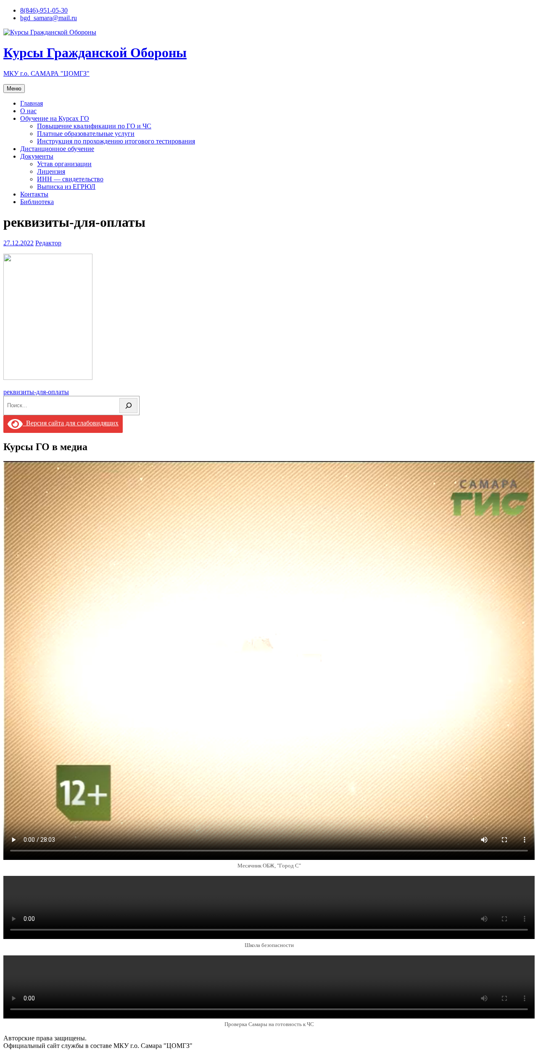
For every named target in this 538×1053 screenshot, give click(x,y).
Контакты (34, 194)
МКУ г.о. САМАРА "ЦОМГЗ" (46, 73)
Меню (14, 88)
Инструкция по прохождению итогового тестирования (116, 141)
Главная (31, 103)
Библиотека (37, 201)
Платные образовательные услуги (85, 133)
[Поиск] (128, 405)
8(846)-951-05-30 (44, 10)
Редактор (48, 243)
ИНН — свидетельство (70, 179)
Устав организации (64, 163)
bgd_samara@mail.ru (48, 17)
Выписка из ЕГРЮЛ (66, 186)
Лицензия (51, 171)
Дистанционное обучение (57, 148)
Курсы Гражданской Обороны (95, 52)
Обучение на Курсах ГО (54, 118)
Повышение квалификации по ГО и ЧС (94, 126)
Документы (36, 156)
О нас (28, 110)
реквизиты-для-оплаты (36, 391)
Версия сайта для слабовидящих (71, 423)
